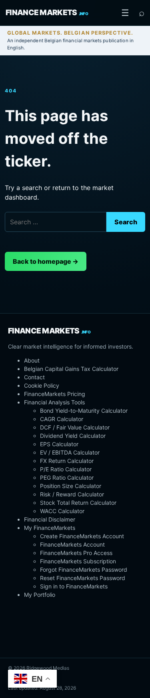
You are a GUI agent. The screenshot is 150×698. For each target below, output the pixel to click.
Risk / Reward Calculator (72, 494)
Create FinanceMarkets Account (82, 536)
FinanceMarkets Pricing (54, 393)
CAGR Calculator (61, 419)
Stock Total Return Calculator (78, 502)
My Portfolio (39, 594)
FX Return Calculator (67, 460)
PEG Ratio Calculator (67, 477)
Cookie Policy (41, 385)
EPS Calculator (59, 444)
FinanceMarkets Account (72, 544)
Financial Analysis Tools (54, 402)
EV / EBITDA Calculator (70, 452)
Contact (34, 377)
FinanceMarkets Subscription (78, 561)
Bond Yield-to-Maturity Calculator (84, 410)
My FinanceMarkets (49, 527)
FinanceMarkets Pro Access (76, 552)
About (32, 360)
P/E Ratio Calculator (66, 469)
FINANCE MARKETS (47, 12)
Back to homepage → (45, 261)
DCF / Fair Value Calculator (75, 427)
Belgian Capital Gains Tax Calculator (71, 368)
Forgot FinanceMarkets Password (83, 569)
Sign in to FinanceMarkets (74, 586)
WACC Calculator (62, 511)
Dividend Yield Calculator (73, 435)
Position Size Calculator (70, 485)
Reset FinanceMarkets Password (82, 577)
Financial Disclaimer (49, 519)
